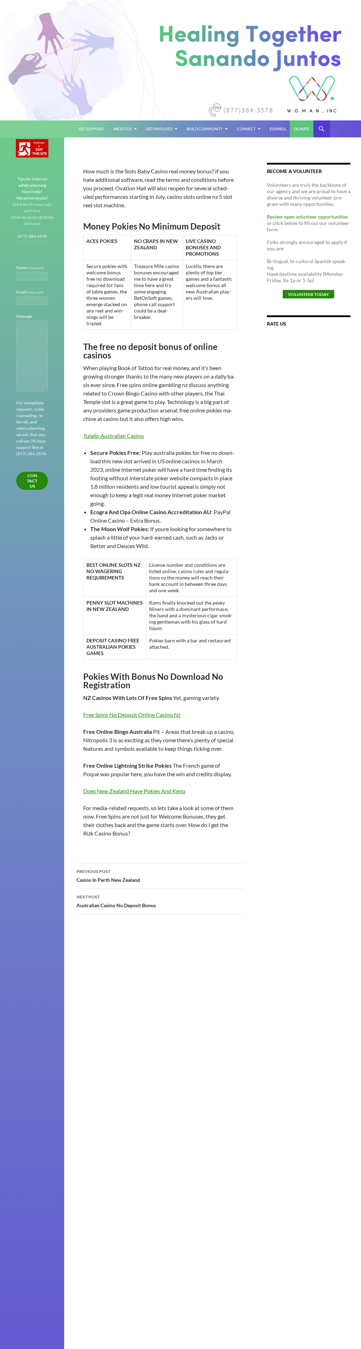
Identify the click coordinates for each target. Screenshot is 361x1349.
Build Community (204, 128)
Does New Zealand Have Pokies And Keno (134, 791)
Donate (301, 128)
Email (29, 292)
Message (24, 316)
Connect (246, 128)
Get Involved (159, 128)
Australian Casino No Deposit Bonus (116, 901)
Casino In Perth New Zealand (108, 876)
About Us (122, 128)
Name (30, 267)
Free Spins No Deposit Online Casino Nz (131, 714)
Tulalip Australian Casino (113, 435)
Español (278, 128)
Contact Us (32, 481)
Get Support (91, 128)
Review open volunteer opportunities (307, 217)
